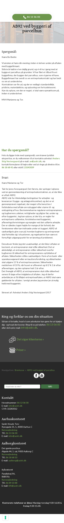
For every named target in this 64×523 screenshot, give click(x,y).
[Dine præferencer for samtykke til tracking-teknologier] (5, 518)
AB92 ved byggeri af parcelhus (41, 370)
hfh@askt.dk (15, 485)
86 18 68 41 (7, 167)
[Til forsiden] (37, 6)
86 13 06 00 (53, 324)
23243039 (29, 167)
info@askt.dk (29, 327)
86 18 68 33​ (11, 457)
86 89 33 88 (11, 482)
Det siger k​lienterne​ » (30, 339)
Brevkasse (20, 370)
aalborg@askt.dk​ (17, 460)
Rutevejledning (9, 430)
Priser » (21, 350)
